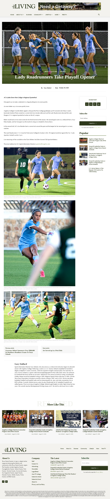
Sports (63, 71)
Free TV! (64, 14)
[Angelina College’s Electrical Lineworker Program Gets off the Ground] (83, 140)
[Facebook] (87, 104)
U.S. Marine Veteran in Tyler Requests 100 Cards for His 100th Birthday (96, 170)
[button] (99, 15)
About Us (19, 14)
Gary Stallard (47, 88)
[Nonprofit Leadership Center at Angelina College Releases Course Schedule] (83, 162)
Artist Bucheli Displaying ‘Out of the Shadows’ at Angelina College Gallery (97, 155)
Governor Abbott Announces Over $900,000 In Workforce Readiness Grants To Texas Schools (20, 352)
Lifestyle (48, 14)
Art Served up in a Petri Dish (52, 350)
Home (12, 14)
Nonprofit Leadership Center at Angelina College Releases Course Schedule (97, 162)
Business (29, 14)
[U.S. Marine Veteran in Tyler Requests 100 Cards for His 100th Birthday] (83, 170)
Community (38, 14)
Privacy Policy (97, 127)
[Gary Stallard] (8, 374)
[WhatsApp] (98, 104)
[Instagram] (6, 481)
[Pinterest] (95, 104)
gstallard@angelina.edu (43, 144)
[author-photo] (3, 434)
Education (53, 471)
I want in (92, 123)
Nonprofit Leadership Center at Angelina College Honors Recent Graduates (97, 148)
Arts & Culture (50, 71)
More (56, 14)
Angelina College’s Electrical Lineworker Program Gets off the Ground (97, 140)
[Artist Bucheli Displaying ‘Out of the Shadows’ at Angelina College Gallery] (83, 155)
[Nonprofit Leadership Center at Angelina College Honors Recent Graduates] (83, 148)
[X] (91, 104)
